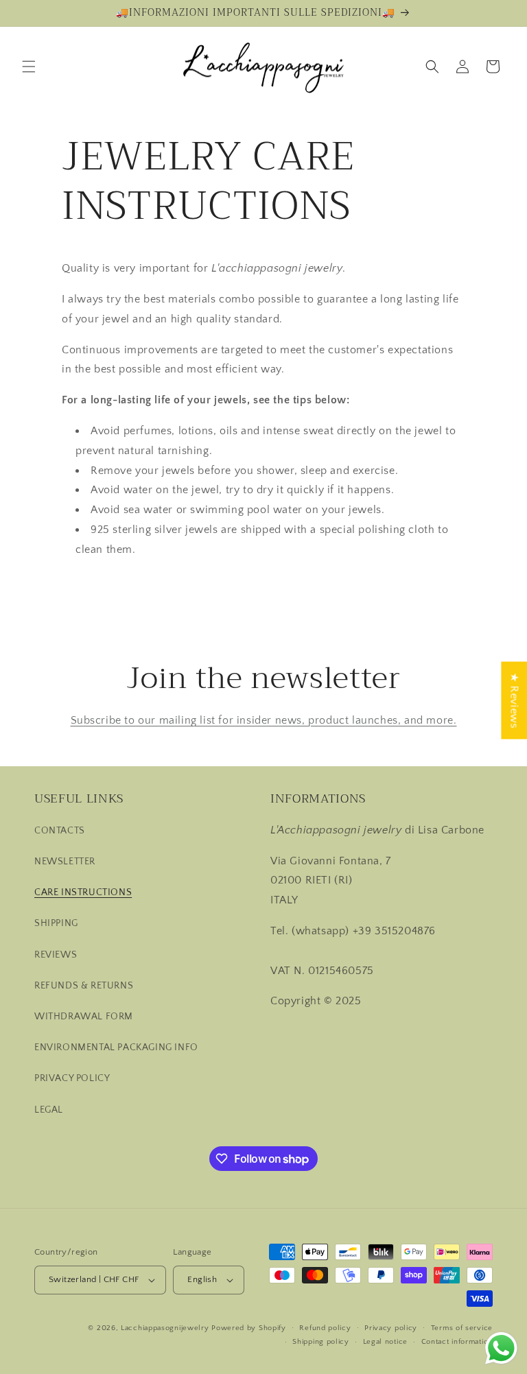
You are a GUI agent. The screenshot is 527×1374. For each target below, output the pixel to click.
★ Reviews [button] (514, 700)
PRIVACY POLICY (72, 1078)
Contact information (457, 1342)
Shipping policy (320, 1342)
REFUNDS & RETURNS (83, 985)
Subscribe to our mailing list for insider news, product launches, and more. (264, 720)
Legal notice (385, 1342)
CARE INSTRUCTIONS (83, 892)
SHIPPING (56, 923)
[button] (29, 66)
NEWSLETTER (64, 861)
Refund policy (325, 1328)
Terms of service (462, 1328)
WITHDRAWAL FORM (83, 1016)
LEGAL (48, 1109)
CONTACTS (59, 830)
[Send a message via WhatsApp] (501, 1348)
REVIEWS (55, 954)
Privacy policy (390, 1328)
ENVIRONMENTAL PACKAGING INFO (116, 1047)
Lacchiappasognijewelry (165, 1328)
